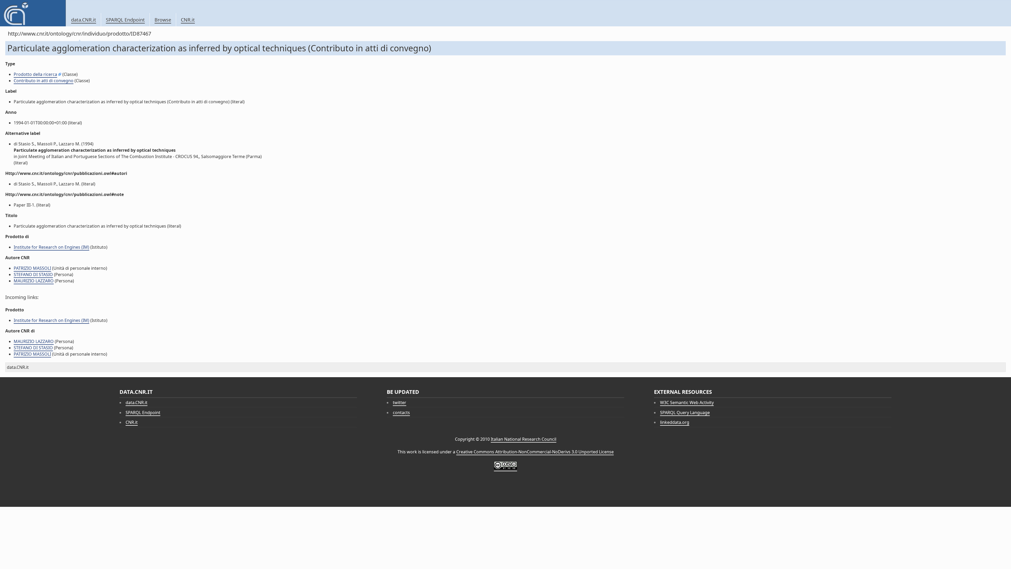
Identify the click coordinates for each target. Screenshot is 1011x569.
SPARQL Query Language (685, 412)
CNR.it (188, 20)
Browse (163, 20)
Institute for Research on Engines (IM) (51, 247)
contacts (401, 412)
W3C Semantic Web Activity (687, 402)
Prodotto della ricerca (35, 74)
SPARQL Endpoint (125, 20)
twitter (399, 402)
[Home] (33, 13)
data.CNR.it (83, 20)
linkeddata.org (674, 422)
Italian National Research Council (523, 439)
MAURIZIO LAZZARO (34, 281)
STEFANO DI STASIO (33, 274)
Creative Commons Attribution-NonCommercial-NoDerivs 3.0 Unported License (535, 452)
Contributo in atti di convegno (43, 81)
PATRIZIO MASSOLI (32, 268)
